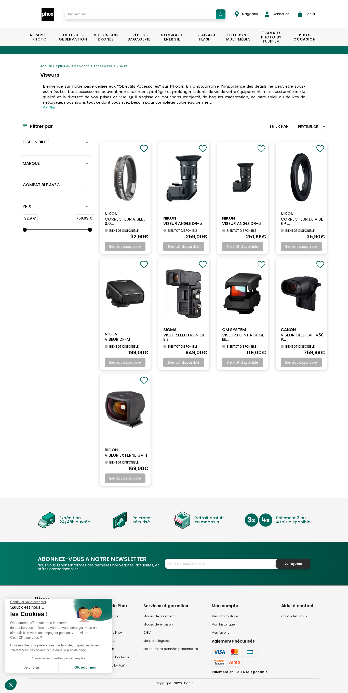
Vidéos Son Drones (106, 37)
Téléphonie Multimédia (238, 37)
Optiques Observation (73, 37)
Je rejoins (293, 563)
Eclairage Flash (205, 37)
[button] (11, 684)
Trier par (279, 126)
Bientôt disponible (125, 246)
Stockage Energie (172, 37)
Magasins (249, 14)
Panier (310, 14)
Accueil (46, 66)
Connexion (280, 14)
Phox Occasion (304, 37)
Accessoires (102, 66)
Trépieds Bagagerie (139, 37)
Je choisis (32, 667)
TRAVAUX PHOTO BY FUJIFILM (271, 37)
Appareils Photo (40, 37)
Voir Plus (49, 107)
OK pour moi (85, 667)
